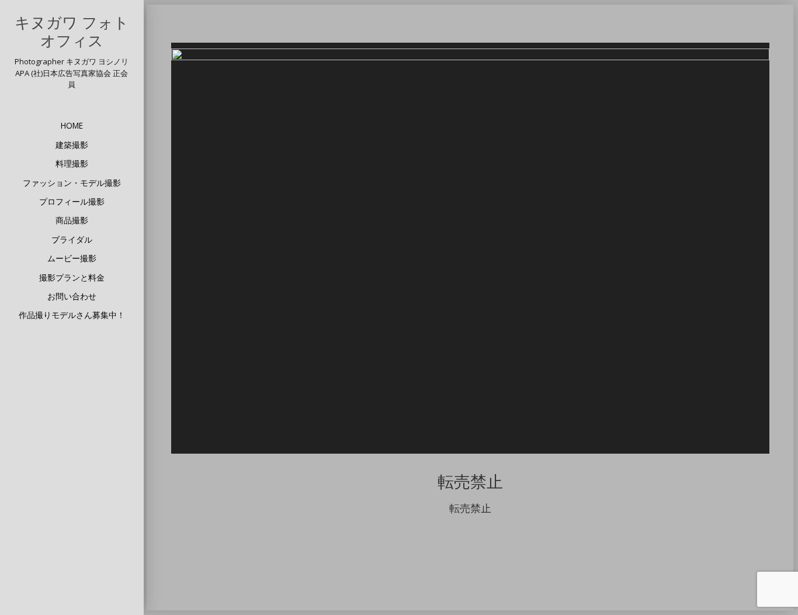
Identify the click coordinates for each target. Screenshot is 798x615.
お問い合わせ (71, 296)
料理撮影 (71, 163)
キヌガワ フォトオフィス (72, 32)
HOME (72, 125)
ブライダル (71, 239)
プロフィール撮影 (72, 201)
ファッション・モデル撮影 (72, 182)
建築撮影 (71, 144)
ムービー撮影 (71, 258)
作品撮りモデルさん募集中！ (72, 314)
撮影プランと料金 (72, 277)
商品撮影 (71, 220)
